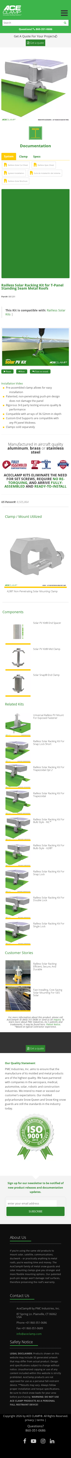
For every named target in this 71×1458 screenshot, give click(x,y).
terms (40, 1420)
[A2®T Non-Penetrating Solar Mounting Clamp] (35, 556)
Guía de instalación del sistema (47, 173)
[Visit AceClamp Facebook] (24, 1441)
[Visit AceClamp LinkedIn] (52, 1441)
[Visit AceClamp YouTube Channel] (33, 1441)
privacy (29, 1420)
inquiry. (57, 1019)
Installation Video (12, 383)
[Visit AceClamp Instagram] (43, 1441)
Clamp (23, 156)
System (9, 156)
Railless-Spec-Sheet (46, 165)
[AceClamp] (35, 7)
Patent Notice (53, 1024)
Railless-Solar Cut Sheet (18, 165)
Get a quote (36, 1048)
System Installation (16, 173)
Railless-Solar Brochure (17, 181)
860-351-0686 (43, 29)
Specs (36, 156)
